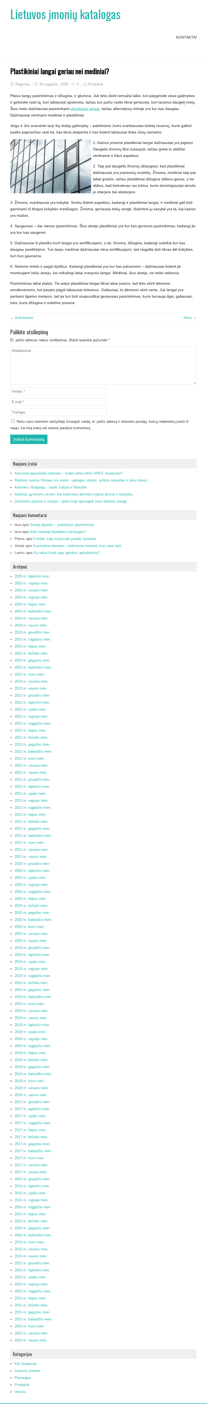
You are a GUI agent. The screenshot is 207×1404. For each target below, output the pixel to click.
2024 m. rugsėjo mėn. (32, 597)
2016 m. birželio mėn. (31, 1221)
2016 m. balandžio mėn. (33, 1235)
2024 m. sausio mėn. (31, 625)
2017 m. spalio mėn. (30, 1116)
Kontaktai (186, 37)
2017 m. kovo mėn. (30, 1158)
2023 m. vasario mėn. (32, 681)
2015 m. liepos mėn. (30, 1298)
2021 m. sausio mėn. (31, 857)
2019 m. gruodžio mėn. (32, 948)
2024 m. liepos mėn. (30, 604)
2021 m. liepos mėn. (30, 815)
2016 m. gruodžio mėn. (32, 1179)
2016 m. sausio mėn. (31, 1256)
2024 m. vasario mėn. (32, 618)
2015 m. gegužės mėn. (32, 1312)
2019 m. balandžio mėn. (33, 997)
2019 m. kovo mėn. (30, 1004)
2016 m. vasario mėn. (32, 1249)
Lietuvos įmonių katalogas (65, 14)
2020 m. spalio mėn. (30, 878)
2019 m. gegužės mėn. (32, 990)
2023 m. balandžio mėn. (33, 667)
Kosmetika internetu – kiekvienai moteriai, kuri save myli (77, 546)
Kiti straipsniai (26, 1364)
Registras (22, 84)
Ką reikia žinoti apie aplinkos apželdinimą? (66, 553)
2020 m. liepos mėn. (30, 899)
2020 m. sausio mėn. (31, 941)
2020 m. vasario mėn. (32, 934)
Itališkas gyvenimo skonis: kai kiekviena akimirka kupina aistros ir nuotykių (73, 494)
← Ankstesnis (21, 317)
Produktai (95, 84)
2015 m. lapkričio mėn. (32, 1270)
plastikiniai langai (85, 108)
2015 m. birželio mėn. (31, 1305)
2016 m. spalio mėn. (30, 1193)
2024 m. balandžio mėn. (33, 611)
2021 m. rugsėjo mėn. (32, 801)
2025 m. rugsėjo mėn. (32, 583)
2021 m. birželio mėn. (31, 822)
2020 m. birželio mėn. (31, 906)
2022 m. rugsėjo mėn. (32, 716)
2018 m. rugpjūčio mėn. (33, 1046)
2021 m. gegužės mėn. (32, 829)
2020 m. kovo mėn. (30, 927)
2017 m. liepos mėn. (30, 1130)
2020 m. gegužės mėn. (32, 913)
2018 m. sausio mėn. (31, 1095)
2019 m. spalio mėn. (30, 962)
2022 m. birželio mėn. (31, 737)
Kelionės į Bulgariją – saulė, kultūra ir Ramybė (51, 487)
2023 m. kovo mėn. (30, 674)
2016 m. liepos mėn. (30, 1214)
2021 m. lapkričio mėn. (32, 786)
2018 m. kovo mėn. (30, 1081)
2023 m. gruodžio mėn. (32, 632)
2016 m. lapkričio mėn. (32, 1186)
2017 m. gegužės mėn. (32, 1144)
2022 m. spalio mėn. (30, 709)
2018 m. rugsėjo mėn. (32, 1039)
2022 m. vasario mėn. (32, 765)
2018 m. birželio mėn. (31, 1060)
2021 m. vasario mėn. (32, 850)
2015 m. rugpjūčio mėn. (33, 1291)
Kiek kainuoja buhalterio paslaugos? (58, 532)
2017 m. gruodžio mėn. (32, 1102)
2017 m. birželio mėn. (31, 1137)
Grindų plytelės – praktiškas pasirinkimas (62, 525)
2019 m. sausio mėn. (31, 1018)
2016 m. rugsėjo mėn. (32, 1200)
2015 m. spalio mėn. (30, 1277)
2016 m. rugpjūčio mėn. (33, 1207)
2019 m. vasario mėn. (32, 1011)
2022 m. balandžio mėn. (33, 751)
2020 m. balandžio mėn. (33, 920)
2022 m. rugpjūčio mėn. (33, 723)
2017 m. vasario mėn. (32, 1165)
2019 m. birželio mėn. (31, 983)
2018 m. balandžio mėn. (33, 1074)
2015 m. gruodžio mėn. (32, 1263)
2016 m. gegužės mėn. (32, 1228)
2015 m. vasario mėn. (32, 1333)
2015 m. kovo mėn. (30, 1326)
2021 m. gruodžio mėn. (32, 779)
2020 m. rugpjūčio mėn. (33, 892)
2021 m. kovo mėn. (30, 843)
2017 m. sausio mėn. (31, 1172)
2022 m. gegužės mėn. (32, 744)
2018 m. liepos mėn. (30, 1053)
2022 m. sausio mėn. (31, 772)
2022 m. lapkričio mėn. (32, 702)
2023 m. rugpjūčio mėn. (33, 639)
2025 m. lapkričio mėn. (32, 576)
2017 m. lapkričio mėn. (32, 1109)
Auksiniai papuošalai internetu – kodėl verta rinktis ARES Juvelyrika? (68, 473)
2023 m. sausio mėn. (31, 688)
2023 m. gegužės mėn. (32, 660)
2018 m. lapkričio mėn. (32, 1025)
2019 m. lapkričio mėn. (32, 955)
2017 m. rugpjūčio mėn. (33, 1123)
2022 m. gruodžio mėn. (32, 695)
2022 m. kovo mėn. (30, 758)
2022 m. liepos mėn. (30, 730)
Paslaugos (23, 1378)
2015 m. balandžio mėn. (33, 1319)
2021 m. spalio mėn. (30, 794)
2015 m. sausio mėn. (31, 1340)
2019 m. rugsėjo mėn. (32, 969)
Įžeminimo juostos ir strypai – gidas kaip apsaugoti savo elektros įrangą (70, 501)
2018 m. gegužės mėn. (32, 1067)
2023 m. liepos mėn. (30, 646)
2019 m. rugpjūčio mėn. (33, 976)
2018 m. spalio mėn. (30, 1032)
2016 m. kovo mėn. (30, 1242)
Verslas (20, 1392)
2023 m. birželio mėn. (31, 653)
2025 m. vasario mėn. (32, 590)
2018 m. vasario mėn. (32, 1088)
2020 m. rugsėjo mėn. (32, 885)
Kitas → (190, 317)
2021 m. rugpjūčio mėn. (33, 808)
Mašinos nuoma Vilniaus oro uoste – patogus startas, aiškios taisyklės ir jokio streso (81, 480)
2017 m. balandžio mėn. (33, 1151)
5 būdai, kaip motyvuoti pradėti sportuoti (64, 539)
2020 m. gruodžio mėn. (32, 864)
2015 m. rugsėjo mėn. (32, 1284)
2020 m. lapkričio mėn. (32, 871)
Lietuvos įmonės (27, 1371)
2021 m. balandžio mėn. (33, 836)
